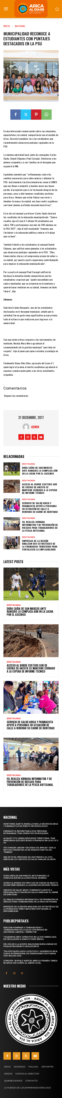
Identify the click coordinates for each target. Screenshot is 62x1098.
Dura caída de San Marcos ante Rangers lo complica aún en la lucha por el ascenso (40, 470)
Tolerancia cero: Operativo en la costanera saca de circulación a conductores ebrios (29, 938)
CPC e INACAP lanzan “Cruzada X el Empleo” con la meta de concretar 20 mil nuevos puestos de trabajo (29, 850)
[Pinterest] (36, 114)
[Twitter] (26, 114)
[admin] (27, 426)
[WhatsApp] (46, 114)
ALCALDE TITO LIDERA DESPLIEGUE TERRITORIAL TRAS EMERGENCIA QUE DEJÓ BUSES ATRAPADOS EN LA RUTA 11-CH (31, 840)
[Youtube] (41, 437)
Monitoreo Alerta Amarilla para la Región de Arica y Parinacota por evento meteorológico (30, 825)
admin (35, 427)
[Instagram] (28, 437)
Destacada (28, 464)
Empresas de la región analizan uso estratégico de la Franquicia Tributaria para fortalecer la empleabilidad (39, 545)
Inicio (6, 26)
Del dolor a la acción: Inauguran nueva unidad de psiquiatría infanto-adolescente (30, 945)
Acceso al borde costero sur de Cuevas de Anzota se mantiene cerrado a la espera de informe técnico (39, 488)
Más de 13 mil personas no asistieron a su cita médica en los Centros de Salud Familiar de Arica (29, 858)
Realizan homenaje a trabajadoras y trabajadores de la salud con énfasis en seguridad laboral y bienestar (25, 929)
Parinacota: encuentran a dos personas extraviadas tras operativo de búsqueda (25, 832)
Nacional (20, 26)
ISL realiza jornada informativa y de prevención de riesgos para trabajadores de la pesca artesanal (40, 526)
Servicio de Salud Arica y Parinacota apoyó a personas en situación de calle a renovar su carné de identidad (40, 507)
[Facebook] (15, 114)
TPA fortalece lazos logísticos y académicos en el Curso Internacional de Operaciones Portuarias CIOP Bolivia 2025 (30, 953)
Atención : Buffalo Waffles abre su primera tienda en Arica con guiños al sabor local (30, 962)
